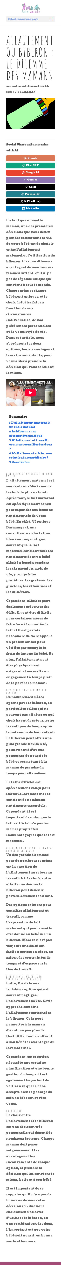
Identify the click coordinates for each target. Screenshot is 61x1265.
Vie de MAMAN (25, 92)
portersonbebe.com (24, 86)
